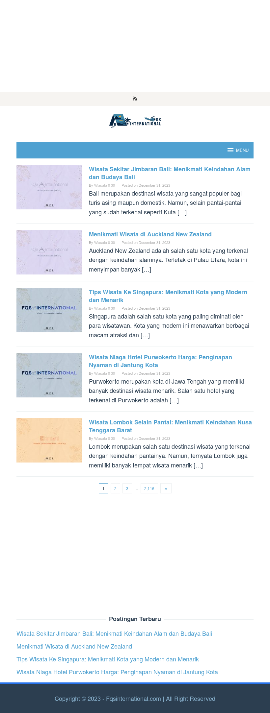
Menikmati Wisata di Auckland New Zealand (150, 234)
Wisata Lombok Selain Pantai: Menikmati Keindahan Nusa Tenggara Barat (170, 426)
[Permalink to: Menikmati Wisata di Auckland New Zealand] (49, 251)
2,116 (149, 488)
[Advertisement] (135, 46)
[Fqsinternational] (135, 119)
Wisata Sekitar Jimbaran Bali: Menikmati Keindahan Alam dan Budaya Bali (170, 173)
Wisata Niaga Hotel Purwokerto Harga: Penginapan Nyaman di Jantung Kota (160, 361)
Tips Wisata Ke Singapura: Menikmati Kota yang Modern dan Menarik (168, 296)
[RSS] (135, 99)
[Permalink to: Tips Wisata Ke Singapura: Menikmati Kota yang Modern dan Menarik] (49, 309)
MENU (242, 150)
